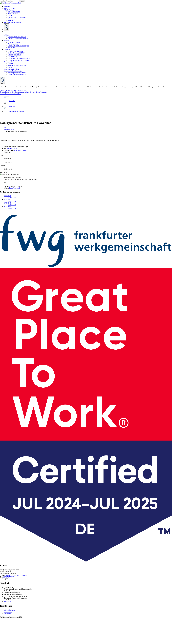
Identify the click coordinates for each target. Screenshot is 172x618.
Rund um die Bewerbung (16, 19)
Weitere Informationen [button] (7, 94)
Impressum (7, 614)
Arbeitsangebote (13, 44)
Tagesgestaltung (9, 62)
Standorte (12, 106)
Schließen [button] (17, 94)
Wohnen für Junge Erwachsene (18, 38)
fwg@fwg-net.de (16, 575)
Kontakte (12, 101)
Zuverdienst (11, 47)
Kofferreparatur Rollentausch (17, 73)
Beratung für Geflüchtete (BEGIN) (19, 60)
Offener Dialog (13, 56)
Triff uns (10, 21)
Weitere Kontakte (9, 610)
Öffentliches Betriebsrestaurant (17, 74)
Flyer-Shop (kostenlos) (16, 111)
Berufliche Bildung (14, 42)
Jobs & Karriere (9, 10)
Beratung (7, 49)
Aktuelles (7, 6)
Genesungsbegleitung (15, 55)
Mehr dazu (7, 601)
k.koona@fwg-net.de (21, 150)
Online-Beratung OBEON (16, 53)
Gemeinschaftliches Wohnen (17, 37)
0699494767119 (12, 148)
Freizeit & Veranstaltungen (12, 22)
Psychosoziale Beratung (15, 51)
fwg (5, 127)
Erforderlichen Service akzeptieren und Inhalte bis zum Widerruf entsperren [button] (23, 92)
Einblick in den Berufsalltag (16, 17)
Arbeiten (6, 40)
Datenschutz (8, 612)
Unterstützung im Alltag (11, 69)
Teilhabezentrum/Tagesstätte (17, 65)
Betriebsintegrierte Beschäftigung (18, 46)
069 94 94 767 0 (8, 577)
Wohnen (6, 35)
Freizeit (10, 64)
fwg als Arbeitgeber (14, 12)
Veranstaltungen (9, 129)
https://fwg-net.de (14, 188)
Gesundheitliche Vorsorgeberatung (19, 58)
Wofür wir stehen (9, 8)
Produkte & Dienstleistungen (13, 71)
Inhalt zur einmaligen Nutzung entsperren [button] (13, 90)
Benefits (10, 15)
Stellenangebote (13, 13)
